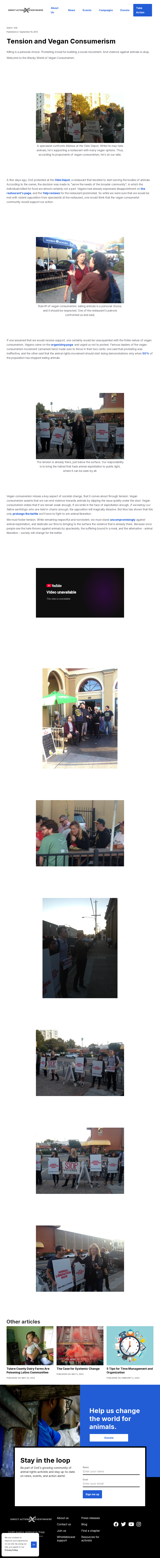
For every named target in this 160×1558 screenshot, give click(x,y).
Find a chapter (90, 1530)
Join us (61, 1530)
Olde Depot (62, 180)
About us (63, 1518)
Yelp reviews (51, 193)
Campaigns (106, 10)
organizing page (62, 344)
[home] (27, 10)
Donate (125, 10)
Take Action (140, 10)
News (71, 10)
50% (145, 353)
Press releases (90, 1518)
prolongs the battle (25, 513)
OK (33, 1545)
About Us (54, 10)
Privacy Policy (11, 1550)
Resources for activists (90, 1538)
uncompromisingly (122, 519)
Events (87, 10)
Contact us (64, 1524)
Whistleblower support (66, 1538)
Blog (84, 1524)
